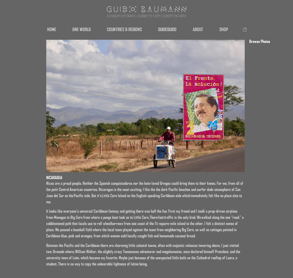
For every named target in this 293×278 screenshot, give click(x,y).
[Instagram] (245, 29)
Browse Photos (259, 41)
